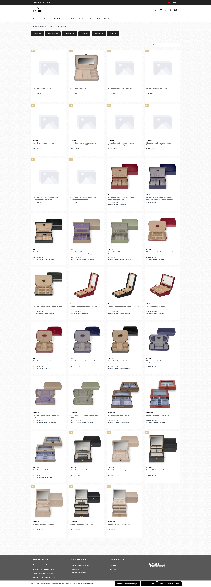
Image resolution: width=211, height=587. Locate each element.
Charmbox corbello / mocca (118, 415)
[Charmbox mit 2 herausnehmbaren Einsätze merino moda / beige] (86, 231)
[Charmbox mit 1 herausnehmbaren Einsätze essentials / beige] (86, 176)
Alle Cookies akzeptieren (169, 584)
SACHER (112, 565)
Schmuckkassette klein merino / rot (83, 306)
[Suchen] (156, 10)
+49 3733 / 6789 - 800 (43, 569)
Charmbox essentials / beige (43, 143)
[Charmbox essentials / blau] (49, 67)
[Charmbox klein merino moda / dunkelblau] (86, 340)
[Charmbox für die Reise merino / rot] (162, 231)
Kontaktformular (50, 577)
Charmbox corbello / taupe (42, 470)
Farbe (83, 33)
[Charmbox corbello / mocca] (124, 394)
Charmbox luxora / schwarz (80, 470)
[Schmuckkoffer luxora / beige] (49, 503)
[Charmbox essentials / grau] (86, 67)
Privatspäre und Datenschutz (81, 565)
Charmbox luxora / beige (117, 470)
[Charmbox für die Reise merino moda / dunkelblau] (162, 340)
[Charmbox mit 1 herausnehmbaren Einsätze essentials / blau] (86, 122)
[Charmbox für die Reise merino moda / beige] (49, 394)
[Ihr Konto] (165, 10)
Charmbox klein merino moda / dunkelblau (86, 361)
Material (97, 33)
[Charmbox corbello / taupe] (49, 449)
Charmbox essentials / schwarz (120, 88)
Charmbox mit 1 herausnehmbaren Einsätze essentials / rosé (45, 198)
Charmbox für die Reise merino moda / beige (47, 416)
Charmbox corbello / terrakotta (157, 415)
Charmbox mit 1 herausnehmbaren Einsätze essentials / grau (121, 144)
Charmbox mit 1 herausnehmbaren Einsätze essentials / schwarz (159, 144)
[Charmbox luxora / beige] (124, 449)
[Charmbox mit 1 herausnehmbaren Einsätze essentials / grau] (124, 122)
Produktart (51, 33)
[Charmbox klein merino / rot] (49, 340)
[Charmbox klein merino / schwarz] (124, 340)
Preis (111, 33)
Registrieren (46, 2)
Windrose (112, 569)
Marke (36, 33)
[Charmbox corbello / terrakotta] (162, 394)
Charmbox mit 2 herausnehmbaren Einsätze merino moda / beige (83, 253)
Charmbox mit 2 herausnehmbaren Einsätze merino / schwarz (45, 253)
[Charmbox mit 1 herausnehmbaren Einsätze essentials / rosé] (49, 176)
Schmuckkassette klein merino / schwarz (123, 306)
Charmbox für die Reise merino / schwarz (48, 306)
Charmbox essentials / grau (80, 88)
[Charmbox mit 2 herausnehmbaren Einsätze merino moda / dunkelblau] (162, 176)
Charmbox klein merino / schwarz (120, 361)
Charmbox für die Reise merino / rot (159, 252)
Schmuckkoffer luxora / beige (44, 524)
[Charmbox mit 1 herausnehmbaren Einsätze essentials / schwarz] (162, 122)
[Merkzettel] (160, 10)
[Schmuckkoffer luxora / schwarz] (162, 449)
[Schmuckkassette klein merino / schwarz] (124, 285)
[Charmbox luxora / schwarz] (86, 449)
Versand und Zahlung (78, 572)
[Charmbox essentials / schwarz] (124, 67)
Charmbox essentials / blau (43, 88)
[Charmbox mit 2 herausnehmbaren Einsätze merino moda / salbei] (124, 231)
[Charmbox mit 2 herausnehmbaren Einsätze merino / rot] (124, 176)
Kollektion (68, 33)
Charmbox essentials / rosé (156, 88)
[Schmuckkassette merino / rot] (162, 285)
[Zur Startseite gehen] (38, 10)
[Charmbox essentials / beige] (49, 122)
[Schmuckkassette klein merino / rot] (86, 285)
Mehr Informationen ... (89, 584)
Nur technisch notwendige (127, 584)
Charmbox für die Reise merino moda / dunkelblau (160, 362)
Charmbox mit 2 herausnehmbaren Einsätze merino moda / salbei (121, 253)
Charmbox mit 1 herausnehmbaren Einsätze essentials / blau (83, 144)
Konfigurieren (149, 584)
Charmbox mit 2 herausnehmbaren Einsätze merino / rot (121, 198)
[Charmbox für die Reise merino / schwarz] (49, 285)
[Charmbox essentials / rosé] (162, 67)
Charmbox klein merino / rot (43, 361)
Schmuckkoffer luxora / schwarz (158, 470)
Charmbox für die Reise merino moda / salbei (84, 416)
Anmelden (36, 2)
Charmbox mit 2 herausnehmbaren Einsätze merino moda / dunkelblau (159, 198)
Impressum (75, 569)
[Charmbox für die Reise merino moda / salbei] (86, 394)
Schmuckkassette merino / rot (157, 306)
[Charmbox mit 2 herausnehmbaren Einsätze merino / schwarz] (49, 231)
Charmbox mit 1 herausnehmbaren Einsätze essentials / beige (83, 198)
